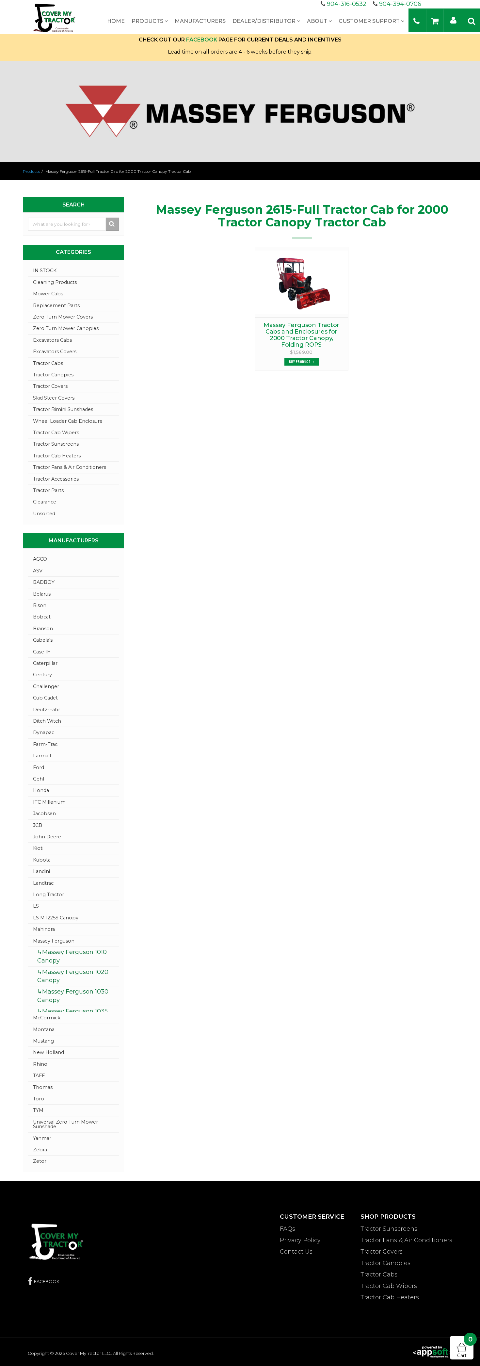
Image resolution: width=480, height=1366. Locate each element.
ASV (37, 571)
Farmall (42, 756)
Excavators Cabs (52, 340)
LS (36, 906)
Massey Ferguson (53, 941)
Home (116, 21)
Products (148, 21)
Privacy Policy (300, 1240)
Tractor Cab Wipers (56, 433)
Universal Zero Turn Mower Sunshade (65, 1124)
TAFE (39, 1075)
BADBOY (44, 582)
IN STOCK (44, 270)
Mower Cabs (48, 294)
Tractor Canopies (53, 375)
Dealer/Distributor (264, 21)
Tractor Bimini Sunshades (63, 409)
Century (42, 675)
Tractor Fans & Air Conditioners (69, 467)
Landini (41, 871)
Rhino (40, 1064)
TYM (38, 1110)
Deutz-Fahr (46, 710)
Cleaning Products (55, 282)
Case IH (42, 652)
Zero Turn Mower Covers (63, 317)
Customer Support (370, 21)
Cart (464, 1347)
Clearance (44, 502)
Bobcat (42, 617)
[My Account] (453, 19)
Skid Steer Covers (53, 398)
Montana (44, 1029)
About (317, 21)
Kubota (42, 860)
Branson (43, 629)
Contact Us (296, 1251)
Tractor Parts (48, 490)
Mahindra (44, 929)
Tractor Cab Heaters (57, 456)
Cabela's (43, 640)
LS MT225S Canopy (55, 918)
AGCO (40, 559)
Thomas (43, 1087)
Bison (39, 605)
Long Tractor (48, 894)
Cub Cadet (45, 698)
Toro (38, 1099)
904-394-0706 (400, 4)
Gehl (38, 779)
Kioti (38, 848)
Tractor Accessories (56, 479)
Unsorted (44, 514)
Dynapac (43, 732)
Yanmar (42, 1138)
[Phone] (416, 20)
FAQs (287, 1228)
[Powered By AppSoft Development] (432, 1351)
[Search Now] (112, 224)
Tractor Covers (50, 386)
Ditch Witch (47, 721)
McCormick (46, 1018)
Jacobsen (44, 813)
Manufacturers (200, 21)
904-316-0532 (346, 4)
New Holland (48, 1052)
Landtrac (43, 883)
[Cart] (435, 20)
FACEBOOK (201, 40)
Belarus (42, 594)
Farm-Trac (45, 744)
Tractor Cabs (48, 363)
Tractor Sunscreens (56, 444)
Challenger (46, 686)
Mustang (43, 1041)
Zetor (39, 1161)
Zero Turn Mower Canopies (66, 328)
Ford (38, 767)
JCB (37, 825)
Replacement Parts (56, 305)
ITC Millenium (49, 802)
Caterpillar (45, 663)
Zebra (40, 1150)
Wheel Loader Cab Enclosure (68, 421)
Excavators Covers (54, 351)
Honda (41, 790)
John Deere (47, 837)
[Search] (471, 20)
